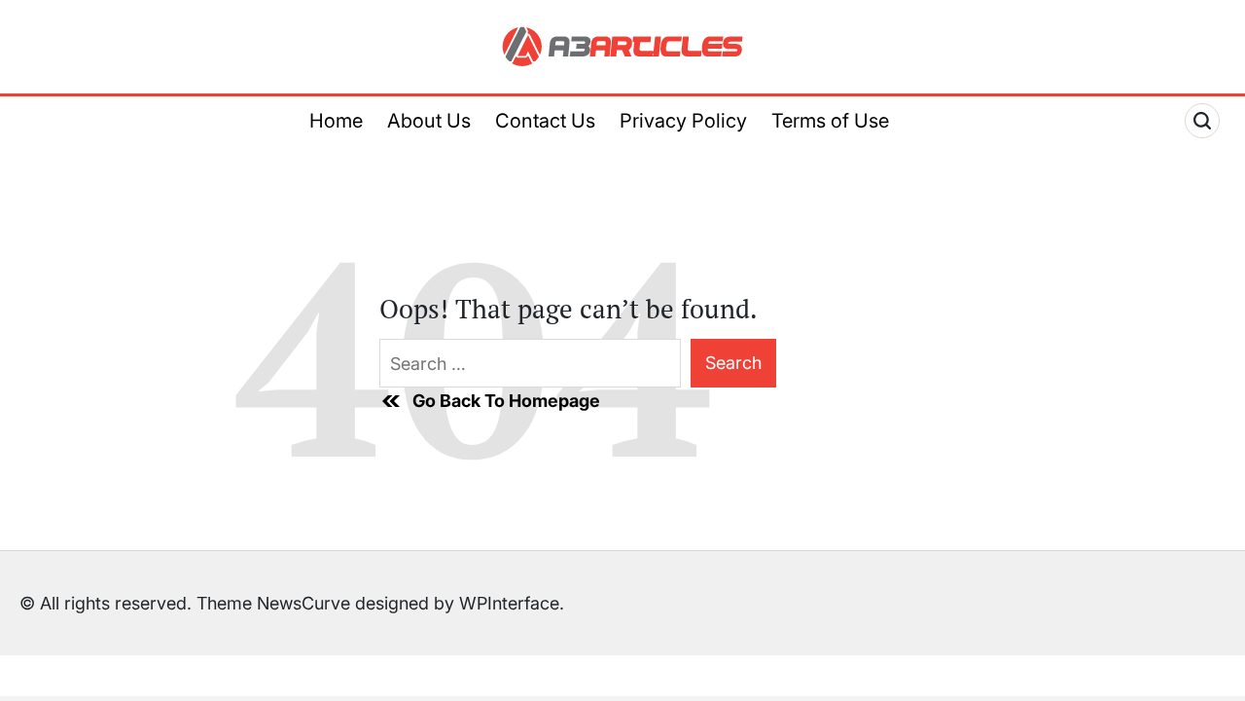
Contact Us (545, 120)
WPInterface (509, 603)
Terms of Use (830, 120)
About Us (429, 120)
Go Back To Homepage (506, 400)
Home (336, 120)
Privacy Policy (683, 120)
